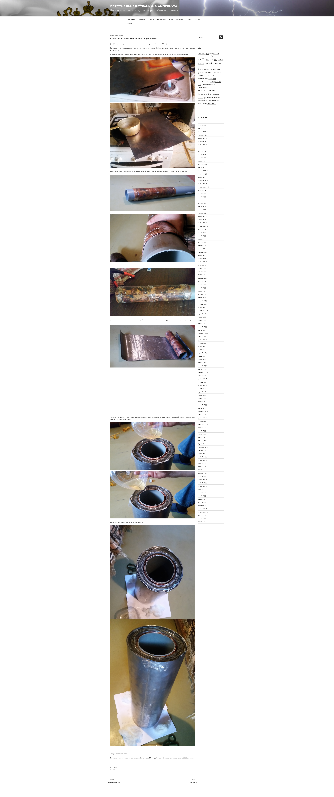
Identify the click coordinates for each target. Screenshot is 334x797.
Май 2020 (200, 275)
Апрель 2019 (201, 294)
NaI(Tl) (201, 59)
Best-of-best (131, 19)
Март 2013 (201, 505)
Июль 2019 (201, 284)
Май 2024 (200, 128)
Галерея (151, 19)
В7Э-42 (215, 59)
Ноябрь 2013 (201, 483)
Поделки (201, 78)
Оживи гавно (203, 75)
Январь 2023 (201, 174)
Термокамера (202, 87)
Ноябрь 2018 (201, 304)
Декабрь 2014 (201, 453)
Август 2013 (201, 493)
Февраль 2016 (202, 411)
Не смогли (217, 73)
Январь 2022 (201, 213)
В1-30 (211, 60)
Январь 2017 (201, 375)
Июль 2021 (201, 232)
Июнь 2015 (201, 434)
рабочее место (202, 103)
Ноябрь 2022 (201, 180)
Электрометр (202, 94)
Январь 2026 (201, 125)
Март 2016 (201, 408)
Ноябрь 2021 (201, 219)
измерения (213, 97)
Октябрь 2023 (201, 145)
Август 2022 (201, 190)
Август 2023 (201, 151)
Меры (210, 72)
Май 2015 (200, 437)
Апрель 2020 (201, 278)
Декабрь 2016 (201, 379)
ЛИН (206, 73)
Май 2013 (200, 499)
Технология (141, 19)
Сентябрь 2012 (202, 512)
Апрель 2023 (201, 164)
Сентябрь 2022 (202, 187)
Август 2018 (201, 314)
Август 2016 (201, 392)
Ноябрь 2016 (201, 382)
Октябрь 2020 (201, 262)
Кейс (220, 63)
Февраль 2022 (202, 210)
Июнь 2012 (201, 519)
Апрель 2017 (201, 366)
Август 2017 (201, 353)
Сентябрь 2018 (202, 310)
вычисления (200, 98)
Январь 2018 (201, 336)
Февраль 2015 (202, 447)
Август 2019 (201, 281)
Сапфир (212, 81)
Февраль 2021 (202, 249)
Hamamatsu (200, 56)
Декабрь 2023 (201, 138)
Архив (171, 19)
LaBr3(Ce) (217, 56)
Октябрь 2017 (201, 346)
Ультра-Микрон (206, 90)
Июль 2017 (201, 356)
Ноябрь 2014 (201, 457)
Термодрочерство (209, 84)
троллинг (211, 102)
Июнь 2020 (201, 271)
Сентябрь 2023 (202, 148)
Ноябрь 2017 (201, 343)
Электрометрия (214, 93)
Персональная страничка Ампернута (143, 6)
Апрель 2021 (201, 242)
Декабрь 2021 (201, 216)
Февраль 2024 (202, 132)
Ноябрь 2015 (201, 421)
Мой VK (130, 24)
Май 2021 (200, 239)
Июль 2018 (201, 317)
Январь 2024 (201, 135)
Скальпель (218, 81)
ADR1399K (201, 53)
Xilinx (207, 60)
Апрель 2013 (201, 502)
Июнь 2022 (201, 197)
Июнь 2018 (201, 320)
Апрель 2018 (201, 327)
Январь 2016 (201, 414)
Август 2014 (201, 466)
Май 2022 (200, 200)
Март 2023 (201, 167)
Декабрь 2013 (201, 479)
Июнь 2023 (201, 158)
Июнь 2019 (201, 288)
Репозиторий (180, 19)
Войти (199, 48)
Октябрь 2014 (201, 460)
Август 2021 (201, 229)
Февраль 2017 (202, 372)
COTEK (211, 53)
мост (218, 100)
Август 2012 (201, 515)
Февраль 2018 (202, 333)
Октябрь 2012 (201, 509)
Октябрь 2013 (201, 486)
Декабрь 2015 (201, 418)
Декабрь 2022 (201, 177)
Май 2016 (200, 401)
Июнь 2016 (201, 398)
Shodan (121, 35)
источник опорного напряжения (207, 100)
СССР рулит (203, 81)
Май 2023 (200, 161)
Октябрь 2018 (201, 307)
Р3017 (206, 78)
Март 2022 (201, 206)
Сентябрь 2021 (202, 226)
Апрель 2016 (201, 405)
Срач (199, 84)
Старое (190, 19)
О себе (198, 19)
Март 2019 (201, 297)
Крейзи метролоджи (209, 69)
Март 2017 (201, 369)
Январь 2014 (201, 476)
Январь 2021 (201, 252)
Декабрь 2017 (201, 340)
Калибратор (211, 63)
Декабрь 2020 (201, 255)
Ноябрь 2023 (201, 141)
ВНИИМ (220, 60)
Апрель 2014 (201, 473)
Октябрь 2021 (201, 223)
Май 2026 (200, 122)
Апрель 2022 (201, 203)
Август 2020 (201, 265)
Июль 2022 (201, 193)
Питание (215, 76)
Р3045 (210, 78)
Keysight (211, 56)
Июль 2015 (201, 431)
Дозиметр (201, 63)
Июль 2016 (201, 395)
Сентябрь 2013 (202, 489)
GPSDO (216, 53)
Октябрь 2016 (201, 385)
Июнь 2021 (201, 236)
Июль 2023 (201, 154)
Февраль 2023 (202, 171)
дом (114, 769)
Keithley (205, 56)
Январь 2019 (201, 301)
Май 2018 (200, 323)
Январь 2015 (201, 450)
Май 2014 (200, 470)
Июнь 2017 (201, 359)
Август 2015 (201, 427)
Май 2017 (200, 362)
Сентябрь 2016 (202, 388)
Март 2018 (201, 330)
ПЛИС (210, 76)
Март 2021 (201, 245)
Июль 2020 (201, 268)
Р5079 (214, 78)
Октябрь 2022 (201, 184)
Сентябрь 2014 (202, 463)
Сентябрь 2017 (202, 349)
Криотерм (201, 73)
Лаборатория (161, 19)
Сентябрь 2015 (202, 424)
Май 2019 (200, 291)
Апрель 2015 (201, 440)
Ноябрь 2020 (201, 258)
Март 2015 (201, 444)
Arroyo (207, 53)
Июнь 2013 (201, 496)
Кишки (199, 66)
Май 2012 (200, 522)
